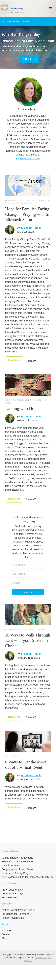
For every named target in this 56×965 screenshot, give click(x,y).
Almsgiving (11, 629)
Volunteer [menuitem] (6, 930)
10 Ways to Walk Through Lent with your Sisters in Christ (27, 640)
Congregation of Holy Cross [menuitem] (17, 869)
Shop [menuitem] (4, 938)
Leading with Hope (21, 408)
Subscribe (29, 59)
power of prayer (22, 203)
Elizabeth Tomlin (31, 227)
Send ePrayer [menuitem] (9, 897)
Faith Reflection (14, 200)
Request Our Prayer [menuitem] (12, 893)
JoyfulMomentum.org (28, 158)
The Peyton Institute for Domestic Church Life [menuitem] (27, 877)
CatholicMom (12, 756)
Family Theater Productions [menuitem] (17, 857)
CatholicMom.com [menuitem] (11, 865)
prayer (42, 629)
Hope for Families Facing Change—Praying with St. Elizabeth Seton (28, 214)
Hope (8, 400)
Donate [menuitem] (5, 934)
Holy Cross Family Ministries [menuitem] (17, 861)
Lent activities (28, 629)
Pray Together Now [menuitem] (12, 889)
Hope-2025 (31, 200)
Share (29, 360)
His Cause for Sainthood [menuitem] (15, 913)
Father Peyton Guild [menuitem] (12, 917)
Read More (14, 360)
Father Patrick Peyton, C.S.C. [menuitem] (18, 910)
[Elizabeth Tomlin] (10, 230)
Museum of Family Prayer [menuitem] (16, 873)
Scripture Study (22, 400)
